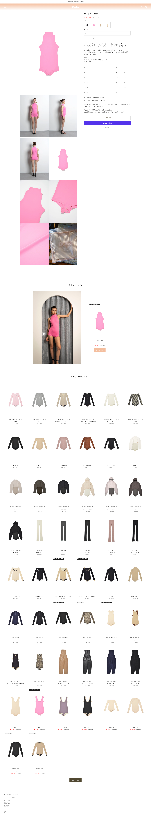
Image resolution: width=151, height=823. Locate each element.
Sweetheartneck (15, 594)
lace (135, 421)
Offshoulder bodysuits (111, 419)
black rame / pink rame (87, 421)
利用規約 (6, 806)
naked (111, 640)
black (15, 465)
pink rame (63, 465)
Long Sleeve (135, 725)
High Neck (100, 340)
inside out (87, 727)
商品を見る (99, 350)
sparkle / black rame (63, 421)
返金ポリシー (8, 800)
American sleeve (111, 637)
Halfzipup (111, 594)
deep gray (39, 509)
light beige (87, 509)
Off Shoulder (111, 725)
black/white (39, 596)
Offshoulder (39, 463)
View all (75, 780)
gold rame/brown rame (135, 640)
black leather (87, 683)
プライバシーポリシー (10, 797)
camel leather (63, 683)
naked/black (16, 596)
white (135, 465)
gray (39, 421)
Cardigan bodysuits (15, 419)
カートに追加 (107, 117)
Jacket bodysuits (135, 463)
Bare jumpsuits (63, 681)
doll (100, 343)
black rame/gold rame (87, 596)
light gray (111, 509)
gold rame (40, 465)
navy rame (16, 640)
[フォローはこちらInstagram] (5, 812)
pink (15, 421)
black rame (111, 465)
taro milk (63, 727)
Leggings (39, 550)
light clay (111, 421)
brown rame (87, 465)
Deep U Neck (15, 725)
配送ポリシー (8, 803)
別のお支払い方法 (107, 127)
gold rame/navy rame (63, 596)
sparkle (40, 771)
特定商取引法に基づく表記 (11, 794)
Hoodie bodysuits (87, 506)
